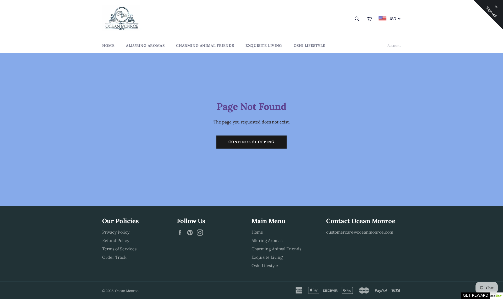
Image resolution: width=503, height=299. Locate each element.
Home (108, 45)
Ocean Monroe (126, 291)
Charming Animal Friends (205, 45)
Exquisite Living (263, 45)
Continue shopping (251, 142)
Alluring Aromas (145, 45)
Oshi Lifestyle (309, 45)
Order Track (114, 257)
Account (394, 45)
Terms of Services (119, 248)
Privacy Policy (115, 232)
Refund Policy (115, 240)
